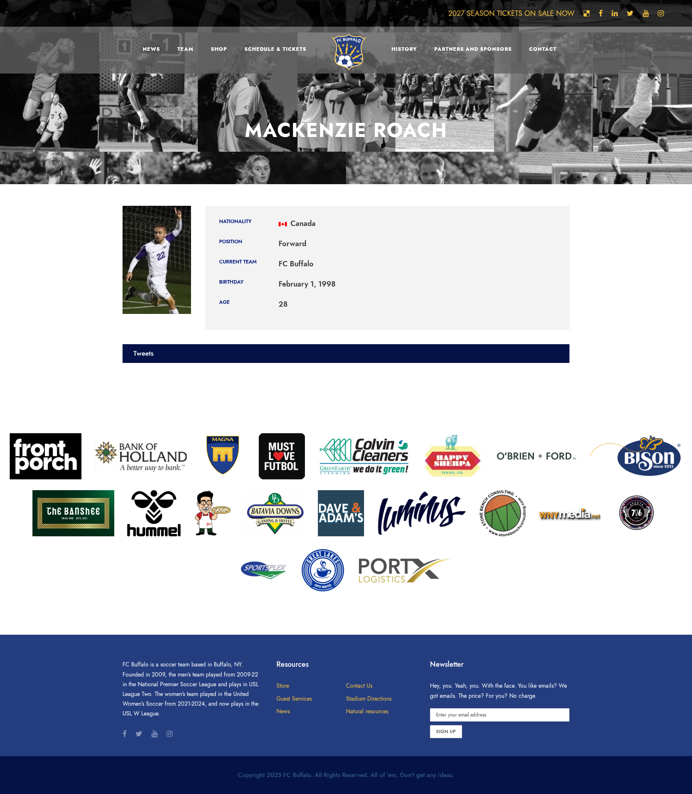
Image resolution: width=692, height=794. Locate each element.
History (404, 49)
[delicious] (587, 13)
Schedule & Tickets (275, 49)
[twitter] (630, 13)
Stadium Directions (368, 699)
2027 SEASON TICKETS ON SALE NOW (511, 13)
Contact (542, 49)
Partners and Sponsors (473, 49)
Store (282, 686)
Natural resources (367, 711)
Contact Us (359, 686)
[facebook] (601, 13)
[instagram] (661, 13)
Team (185, 49)
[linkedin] (615, 13)
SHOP (219, 49)
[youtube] (646, 13)
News (151, 49)
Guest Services (294, 699)
